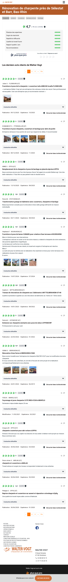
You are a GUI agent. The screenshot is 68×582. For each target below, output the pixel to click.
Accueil (5, 523)
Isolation (13, 18)
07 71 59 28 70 (42, 561)
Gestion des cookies (9, 542)
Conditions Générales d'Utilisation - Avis (16, 538)
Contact (6, 535)
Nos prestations (8, 525)
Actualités (7, 533)
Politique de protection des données (15, 540)
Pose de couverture (9, 544)
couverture (21, 18)
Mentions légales (9, 536)
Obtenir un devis (43, 578)
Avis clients (7, 531)
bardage (40, 18)
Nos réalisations (9, 527)
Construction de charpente (12, 546)
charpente (6, 18)
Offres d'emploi (8, 529)
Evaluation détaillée (10, 107)
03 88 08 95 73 (42, 558)
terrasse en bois (31, 18)
